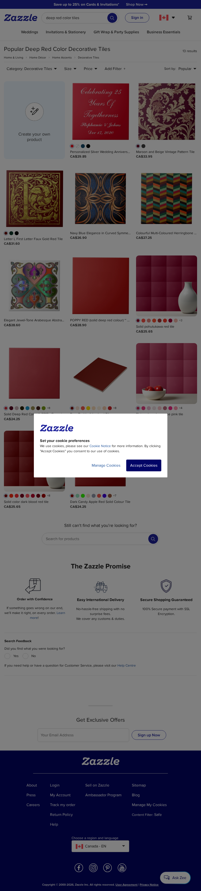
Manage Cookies (106, 465)
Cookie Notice (100, 446)
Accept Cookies (143, 465)
